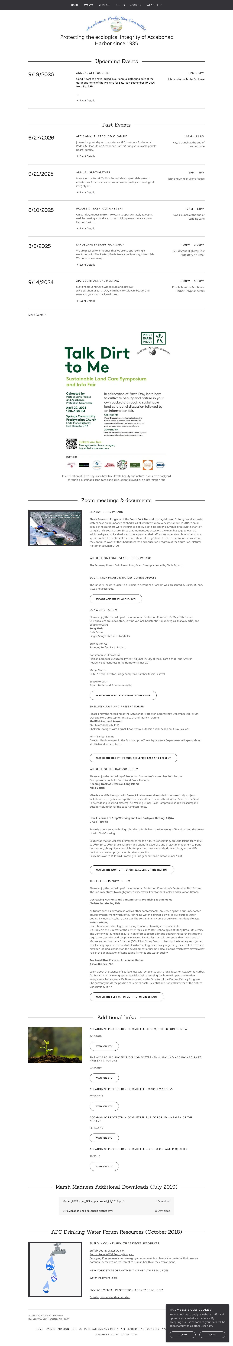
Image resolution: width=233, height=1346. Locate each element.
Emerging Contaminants (104, 1258)
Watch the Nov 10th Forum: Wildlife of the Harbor (132, 869)
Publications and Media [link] (101, 1328)
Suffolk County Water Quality (107, 1250)
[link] (116, 23)
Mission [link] (104, 4)
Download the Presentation (116, 598)
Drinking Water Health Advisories (110, 1297)
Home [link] (75, 4)
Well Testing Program (121, 1254)
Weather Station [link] (107, 1334)
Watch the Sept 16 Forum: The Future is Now (127, 996)
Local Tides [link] (129, 1334)
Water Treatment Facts (103, 1277)
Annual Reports (99, 1254)
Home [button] (39, 1328)
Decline (182, 1334)
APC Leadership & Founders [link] (140, 1328)
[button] (136, 5)
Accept (212, 1334)
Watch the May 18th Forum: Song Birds (123, 695)
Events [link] (89, 4)
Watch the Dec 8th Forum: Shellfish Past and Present (133, 757)
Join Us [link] (120, 4)
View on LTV (104, 1046)
